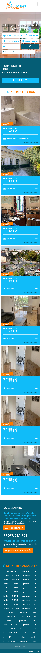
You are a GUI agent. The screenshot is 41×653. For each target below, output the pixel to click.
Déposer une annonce (16, 550)
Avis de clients (13, 527)
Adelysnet (36, 651)
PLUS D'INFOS (20, 80)
